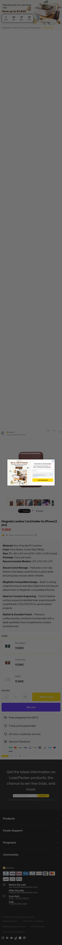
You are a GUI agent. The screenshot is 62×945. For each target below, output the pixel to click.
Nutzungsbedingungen (37, 474)
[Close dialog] (53, 461)
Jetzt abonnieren (43, 480)
